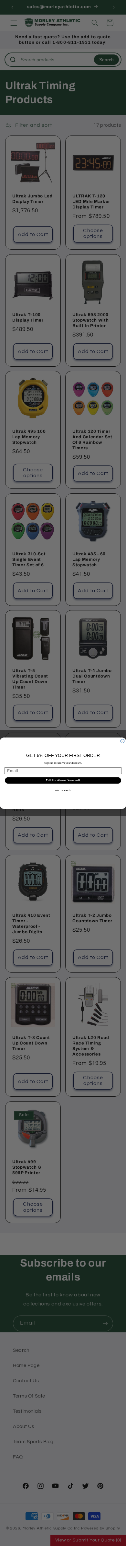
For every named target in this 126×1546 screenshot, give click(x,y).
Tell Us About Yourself (63, 780)
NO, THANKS (63, 790)
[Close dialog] (122, 741)
